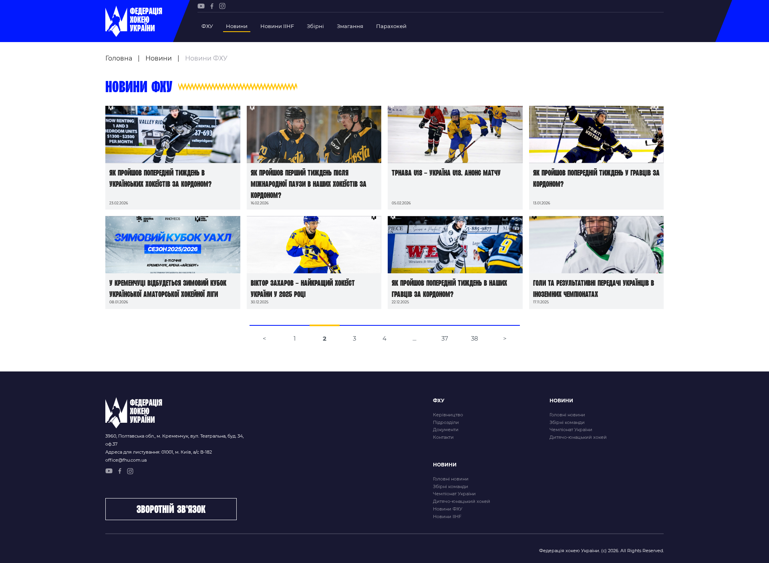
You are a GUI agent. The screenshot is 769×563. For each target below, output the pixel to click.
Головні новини (567, 415)
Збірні (315, 26)
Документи (446, 429)
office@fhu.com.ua (126, 460)
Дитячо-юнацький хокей (578, 437)
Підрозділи (446, 422)
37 (444, 338)
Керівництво (448, 415)
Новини (237, 26)
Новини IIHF (277, 26)
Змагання (350, 26)
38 (474, 338)
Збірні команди (567, 422)
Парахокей (391, 26)
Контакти (443, 437)
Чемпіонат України (571, 429)
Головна (118, 58)
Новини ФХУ (447, 509)
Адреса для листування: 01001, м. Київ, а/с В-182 (158, 452)
